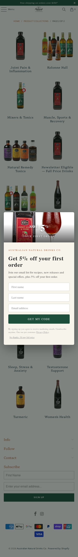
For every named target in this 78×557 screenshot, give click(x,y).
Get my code (39, 319)
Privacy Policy (42, 332)
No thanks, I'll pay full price (21, 337)
